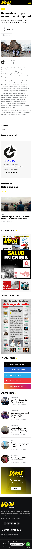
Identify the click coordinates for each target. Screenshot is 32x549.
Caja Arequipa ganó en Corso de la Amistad (19, 401)
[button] (2, 191)
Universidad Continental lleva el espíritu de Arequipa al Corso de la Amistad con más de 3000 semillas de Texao (20, 415)
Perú (2, 214)
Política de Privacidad (9, 544)
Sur (12, 440)
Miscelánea (14, 397)
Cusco (3, 129)
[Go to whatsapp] (28, 544)
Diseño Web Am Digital (6, 547)
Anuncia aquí (16, 481)
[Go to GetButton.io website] (28, 547)
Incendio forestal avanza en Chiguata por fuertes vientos (20, 445)
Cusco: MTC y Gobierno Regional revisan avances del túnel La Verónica (14, 219)
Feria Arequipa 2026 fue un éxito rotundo (20, 459)
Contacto (16, 488)
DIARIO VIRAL (10, 26)
